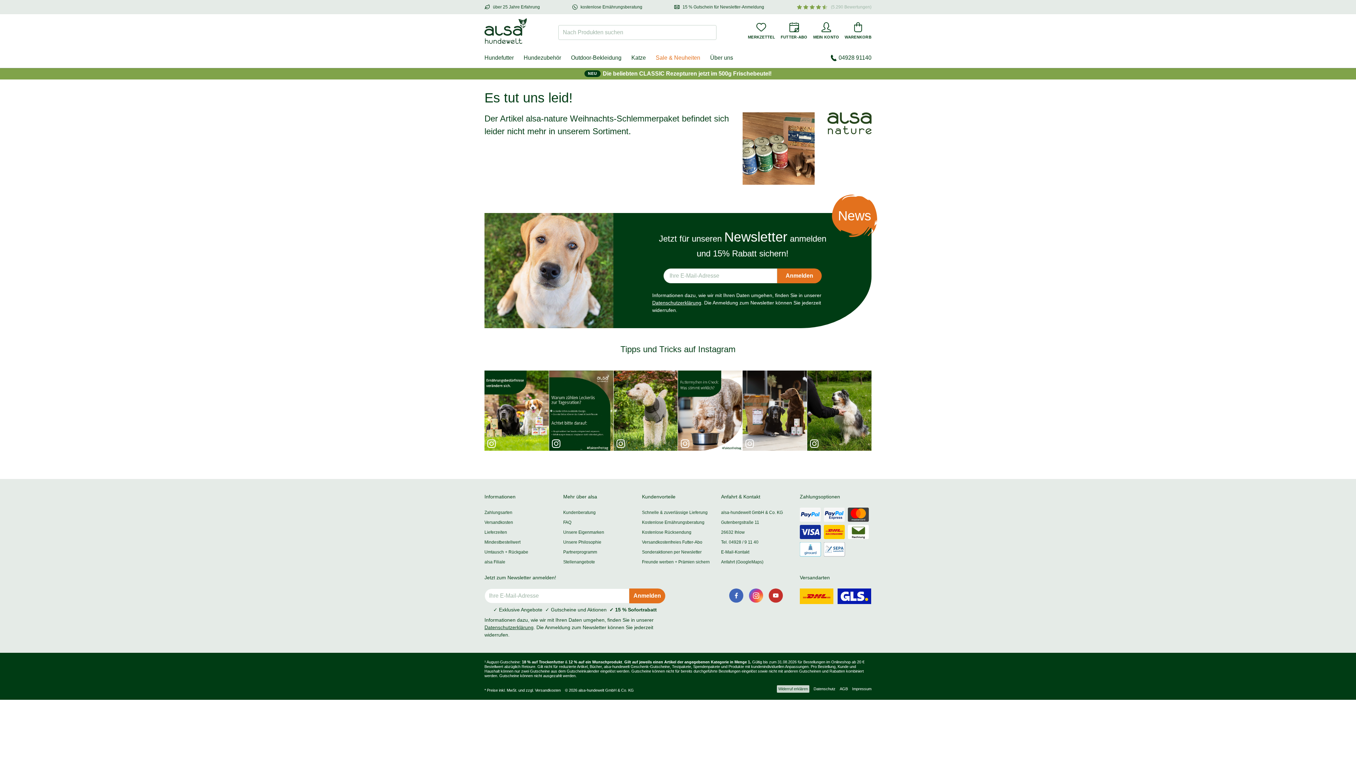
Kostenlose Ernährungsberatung (673, 522)
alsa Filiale (494, 562)
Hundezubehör (542, 58)
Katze (638, 58)
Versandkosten (498, 522)
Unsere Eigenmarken (583, 532)
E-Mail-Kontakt (735, 552)
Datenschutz (824, 689)
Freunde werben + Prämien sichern (676, 562)
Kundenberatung (579, 512)
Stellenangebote (579, 562)
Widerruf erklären (793, 689)
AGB (844, 689)
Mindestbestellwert (502, 542)
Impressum (862, 689)
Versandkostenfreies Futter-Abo (672, 542)
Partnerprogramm (580, 552)
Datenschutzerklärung (676, 303)
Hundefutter (499, 58)
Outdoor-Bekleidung (596, 58)
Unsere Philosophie (582, 542)
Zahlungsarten (498, 512)
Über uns (721, 58)
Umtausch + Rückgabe (506, 552)
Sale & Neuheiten (678, 58)
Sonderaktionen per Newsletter (672, 552)
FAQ (567, 522)
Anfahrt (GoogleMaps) (742, 562)
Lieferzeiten (495, 532)
